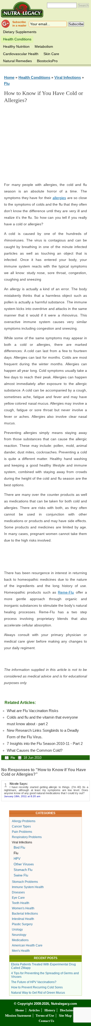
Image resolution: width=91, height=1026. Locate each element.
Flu (7, 83)
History (49, 1010)
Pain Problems (22, 832)
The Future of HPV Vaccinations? (33, 982)
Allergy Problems (23, 821)
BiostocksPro (47, 61)
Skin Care (51, 54)
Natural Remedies (17, 61)
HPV (17, 859)
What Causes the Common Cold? (34, 750)
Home (9, 77)
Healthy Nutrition (16, 46)
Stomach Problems (25, 882)
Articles (34, 1010)
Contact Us (46, 1021)
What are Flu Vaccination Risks (32, 711)
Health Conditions (17, 39)
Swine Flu (21, 875)
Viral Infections (67, 77)
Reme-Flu (66, 592)
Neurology (19, 935)
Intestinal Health (23, 919)
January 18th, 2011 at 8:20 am (22, 796)
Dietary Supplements (19, 32)
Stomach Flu (23, 870)
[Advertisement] (49, 145)
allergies (59, 198)
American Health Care (27, 945)
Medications (20, 940)
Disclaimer (68, 1010)
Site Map (65, 1015)
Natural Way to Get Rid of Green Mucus (38, 992)
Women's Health (23, 908)
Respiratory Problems (27, 837)
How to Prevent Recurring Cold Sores (37, 987)
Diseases (18, 892)
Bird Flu (19, 847)
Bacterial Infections (25, 913)
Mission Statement (18, 1015)
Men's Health (21, 950)
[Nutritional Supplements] (22, 9)
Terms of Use (45, 1015)
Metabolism (44, 46)
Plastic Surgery (22, 924)
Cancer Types (21, 826)
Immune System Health (28, 887)
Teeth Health (20, 903)
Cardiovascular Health (20, 54)
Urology (17, 929)
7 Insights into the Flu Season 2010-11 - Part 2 (45, 744)
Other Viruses (24, 864)
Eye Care (18, 897)
